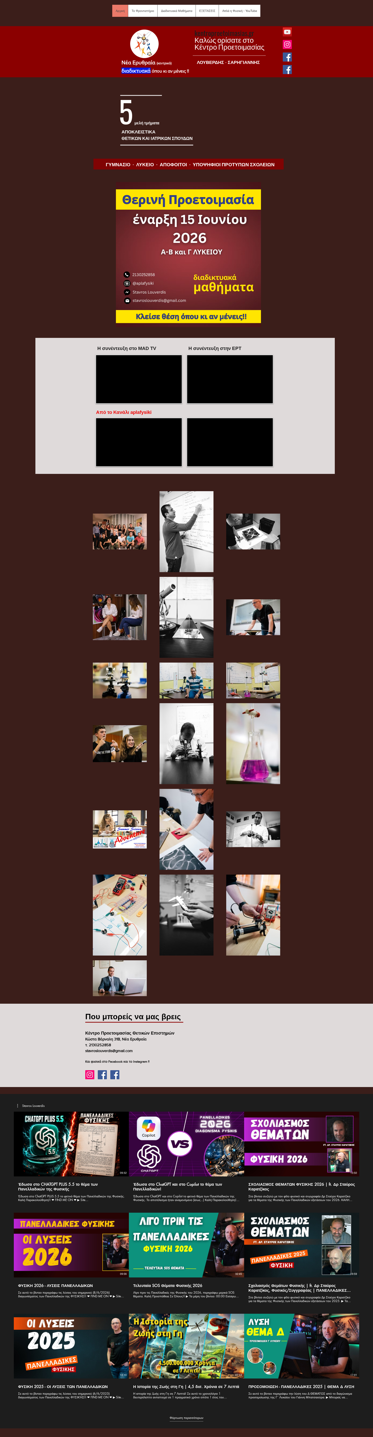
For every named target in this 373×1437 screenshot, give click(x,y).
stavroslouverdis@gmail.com (109, 1051)
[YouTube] (287, 31)
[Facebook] (287, 57)
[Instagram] (287, 44)
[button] (142, 11)
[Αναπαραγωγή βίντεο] (71, 1144)
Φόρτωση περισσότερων (186, 1418)
